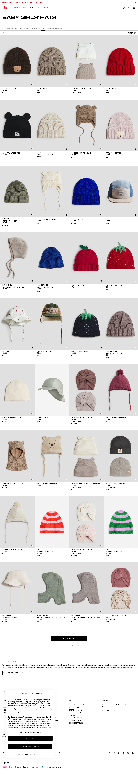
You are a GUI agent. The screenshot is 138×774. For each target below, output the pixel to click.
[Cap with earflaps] (52, 324)
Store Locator (75, 710)
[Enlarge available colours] (3, 93)
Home (38, 8)
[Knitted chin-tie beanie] (86, 125)
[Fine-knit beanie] (86, 258)
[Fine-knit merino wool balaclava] (52, 588)
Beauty (47, 8)
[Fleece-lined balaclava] (17, 456)
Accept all (30, 738)
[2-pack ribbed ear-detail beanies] (86, 456)
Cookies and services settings (30, 754)
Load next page (69, 639)
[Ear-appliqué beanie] (17, 125)
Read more (107, 710)
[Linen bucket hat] (17, 588)
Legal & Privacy (75, 712)
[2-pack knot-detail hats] (86, 390)
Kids (31, 8)
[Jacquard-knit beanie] (86, 324)
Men (24, 8)
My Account (74, 707)
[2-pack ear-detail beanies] (86, 61)
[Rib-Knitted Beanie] (52, 522)
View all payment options (54, 767)
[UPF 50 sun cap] (52, 390)
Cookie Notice (75, 720)
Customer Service (77, 705)
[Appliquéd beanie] (17, 61)
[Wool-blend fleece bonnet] (17, 258)
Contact (72, 715)
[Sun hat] (17, 324)
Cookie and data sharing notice (30, 732)
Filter (130, 33)
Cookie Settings (76, 723)
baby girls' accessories (125, 667)
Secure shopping (76, 718)
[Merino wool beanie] (52, 125)
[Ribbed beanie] (52, 61)
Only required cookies (30, 746)
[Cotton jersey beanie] (17, 390)
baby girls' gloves (89, 667)
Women (17, 8)
